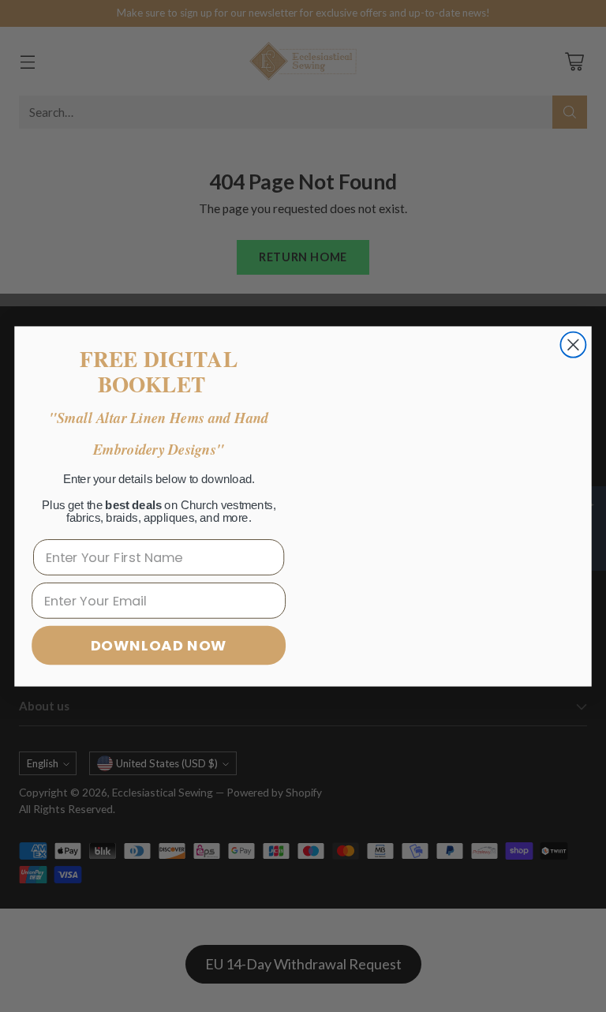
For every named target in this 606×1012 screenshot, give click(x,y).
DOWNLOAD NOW (159, 645)
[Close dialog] (572, 344)
